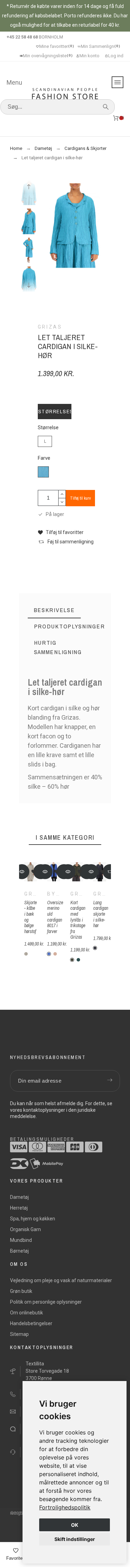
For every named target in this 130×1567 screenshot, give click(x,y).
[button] (61, 532)
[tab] (54, 610)
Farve (44, 458)
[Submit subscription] (109, 1080)
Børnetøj (19, 1251)
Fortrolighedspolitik (64, 1507)
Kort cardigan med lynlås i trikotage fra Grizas (77, 919)
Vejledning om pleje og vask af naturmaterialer (61, 1280)
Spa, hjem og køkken (32, 1218)
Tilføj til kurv (80, 498)
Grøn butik (21, 1291)
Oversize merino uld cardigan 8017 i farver (55, 916)
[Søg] (105, 106)
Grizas (36, 893)
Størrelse (48, 427)
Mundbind (21, 1240)
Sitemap (19, 1334)
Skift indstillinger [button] (74, 1539)
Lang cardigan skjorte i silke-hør (100, 914)
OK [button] (74, 1525)
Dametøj (19, 1197)
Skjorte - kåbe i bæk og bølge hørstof (30, 916)
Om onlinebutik (26, 1312)
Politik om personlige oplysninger (46, 1302)
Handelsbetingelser (31, 1323)
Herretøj (19, 1208)
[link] (64, 1507)
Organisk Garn (25, 1229)
